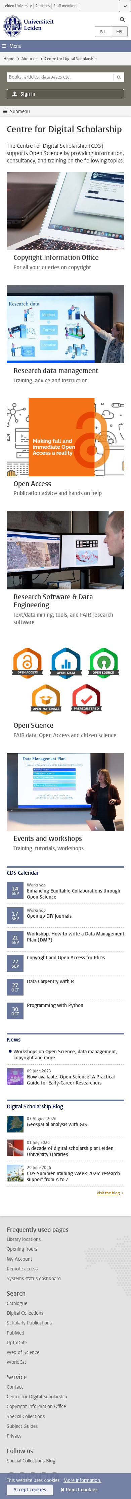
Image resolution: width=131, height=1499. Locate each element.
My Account (19, 1259)
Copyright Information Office (36, 1406)
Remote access (22, 1269)
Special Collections (26, 1416)
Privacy (14, 1436)
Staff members (65, 5)
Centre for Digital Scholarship (37, 1397)
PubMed (15, 1333)
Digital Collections (25, 1313)
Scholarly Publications (29, 1323)
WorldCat (16, 1362)
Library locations (24, 1239)
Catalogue (17, 1303)
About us (29, 58)
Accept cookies (29, 1490)
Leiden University (17, 5)
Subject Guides (22, 1426)
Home (8, 58)
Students (42, 5)
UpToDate (17, 1343)
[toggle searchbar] (122, 19)
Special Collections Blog (31, 1461)
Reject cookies (81, 1490)
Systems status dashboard (34, 1278)
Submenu (20, 111)
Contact (15, 1387)
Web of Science (23, 1352)
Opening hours (22, 1249)
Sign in (27, 94)
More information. (82, 1480)
